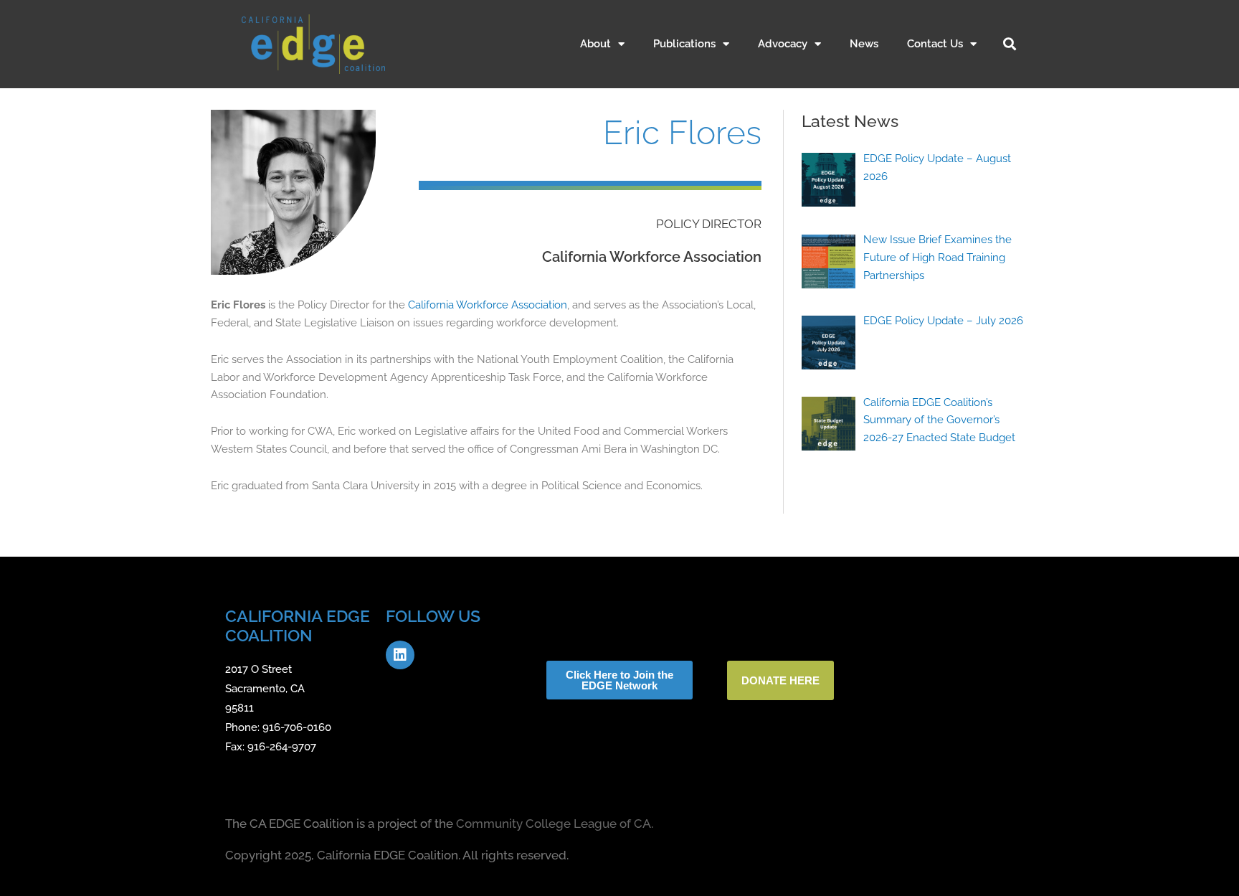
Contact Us (935, 43)
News (864, 43)
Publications (684, 43)
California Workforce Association (487, 304)
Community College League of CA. (554, 823)
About (595, 43)
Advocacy (782, 43)
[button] (1009, 44)
